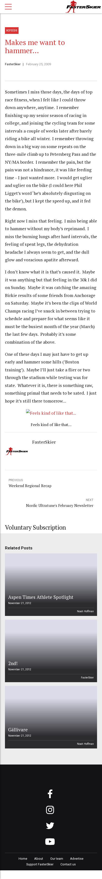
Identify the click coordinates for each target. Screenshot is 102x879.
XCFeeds (11, 30)
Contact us (68, 864)
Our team (56, 858)
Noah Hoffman (85, 611)
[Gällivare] (50, 717)
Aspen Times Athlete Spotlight (40, 597)
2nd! (13, 663)
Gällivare (18, 729)
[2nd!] (50, 651)
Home (23, 858)
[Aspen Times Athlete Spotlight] (50, 584)
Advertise (76, 858)
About (38, 858)
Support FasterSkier (39, 864)
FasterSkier (13, 64)
